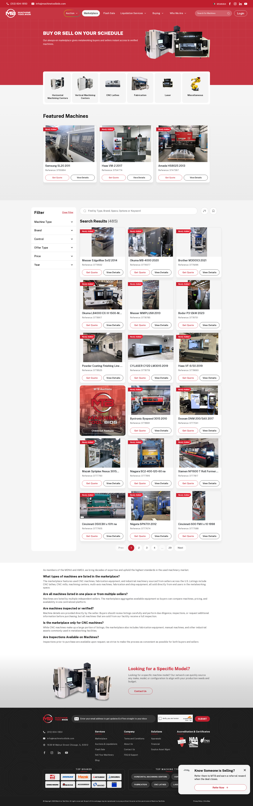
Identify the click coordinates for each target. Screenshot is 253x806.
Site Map (207, 801)
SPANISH (221, 4)
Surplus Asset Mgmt (160, 749)
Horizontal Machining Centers (150, 776)
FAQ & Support (131, 755)
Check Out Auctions (103, 430)
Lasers (177, 784)
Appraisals (156, 738)
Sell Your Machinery (104, 755)
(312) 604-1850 (18, 3)
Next (180, 547)
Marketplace (91, 13)
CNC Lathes (160, 784)
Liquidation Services (131, 13)
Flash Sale (109, 13)
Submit (202, 718)
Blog (97, 760)
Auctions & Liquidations (106, 744)
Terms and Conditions (134, 738)
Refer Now (218, 787)
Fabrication (140, 784)
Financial (155, 744)
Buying (156, 13)
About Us (128, 744)
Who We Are (176, 13)
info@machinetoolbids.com (51, 3)
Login (240, 13)
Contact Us (140, 691)
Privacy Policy (197, 801)
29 (170, 547)
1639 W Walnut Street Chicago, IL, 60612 (67, 745)
